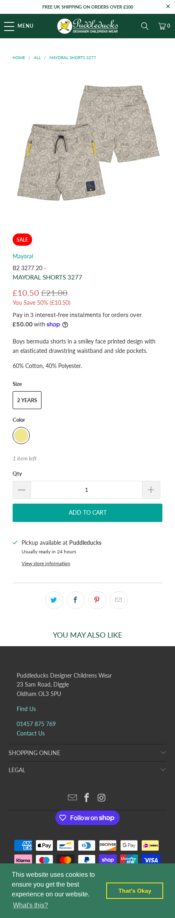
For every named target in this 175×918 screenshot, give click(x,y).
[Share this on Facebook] (76, 600)
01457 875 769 (36, 723)
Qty (17, 473)
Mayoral (23, 256)
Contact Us (31, 733)
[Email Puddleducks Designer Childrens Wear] (72, 798)
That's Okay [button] (134, 890)
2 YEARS (27, 400)
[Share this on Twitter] (54, 600)
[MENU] (4, 26)
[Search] (145, 26)
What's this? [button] (30, 905)
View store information (46, 563)
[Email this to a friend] (119, 600)
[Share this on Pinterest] (97, 600)
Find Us (26, 708)
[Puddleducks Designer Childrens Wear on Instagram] (102, 798)
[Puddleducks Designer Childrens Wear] (87, 26)
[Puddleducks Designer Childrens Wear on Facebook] (87, 798)
